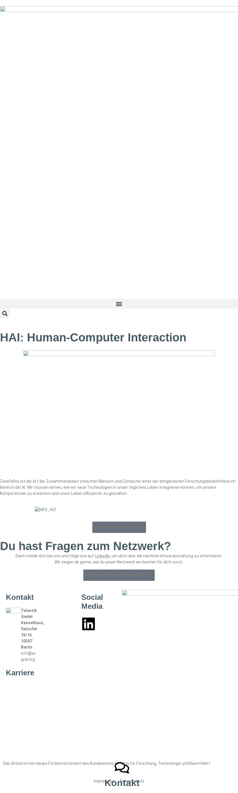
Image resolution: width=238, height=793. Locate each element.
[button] (119, 304)
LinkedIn (102, 556)
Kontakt (122, 783)
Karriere (20, 672)
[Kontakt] (122, 767)
